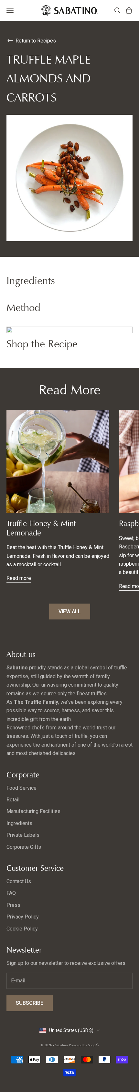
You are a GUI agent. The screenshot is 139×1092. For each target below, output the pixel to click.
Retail (12, 800)
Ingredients (19, 823)
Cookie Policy (22, 929)
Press (13, 905)
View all (70, 611)
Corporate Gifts (23, 847)
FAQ (11, 893)
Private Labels (22, 835)
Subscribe (29, 1003)
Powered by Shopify (84, 1045)
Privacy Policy (22, 917)
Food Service (21, 788)
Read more (18, 578)
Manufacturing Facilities (33, 811)
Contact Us (18, 881)
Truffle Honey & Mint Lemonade (41, 528)
